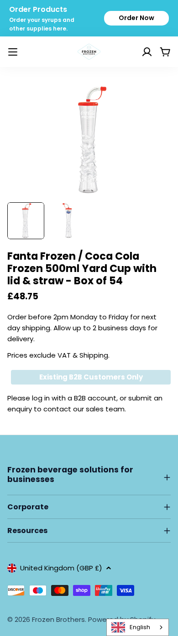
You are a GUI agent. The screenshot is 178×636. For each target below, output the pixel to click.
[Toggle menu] (12, 51)
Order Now (136, 17)
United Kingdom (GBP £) (61, 568)
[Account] (135, 51)
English (140, 627)
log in (41, 398)
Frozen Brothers (58, 619)
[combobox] (137, 627)
